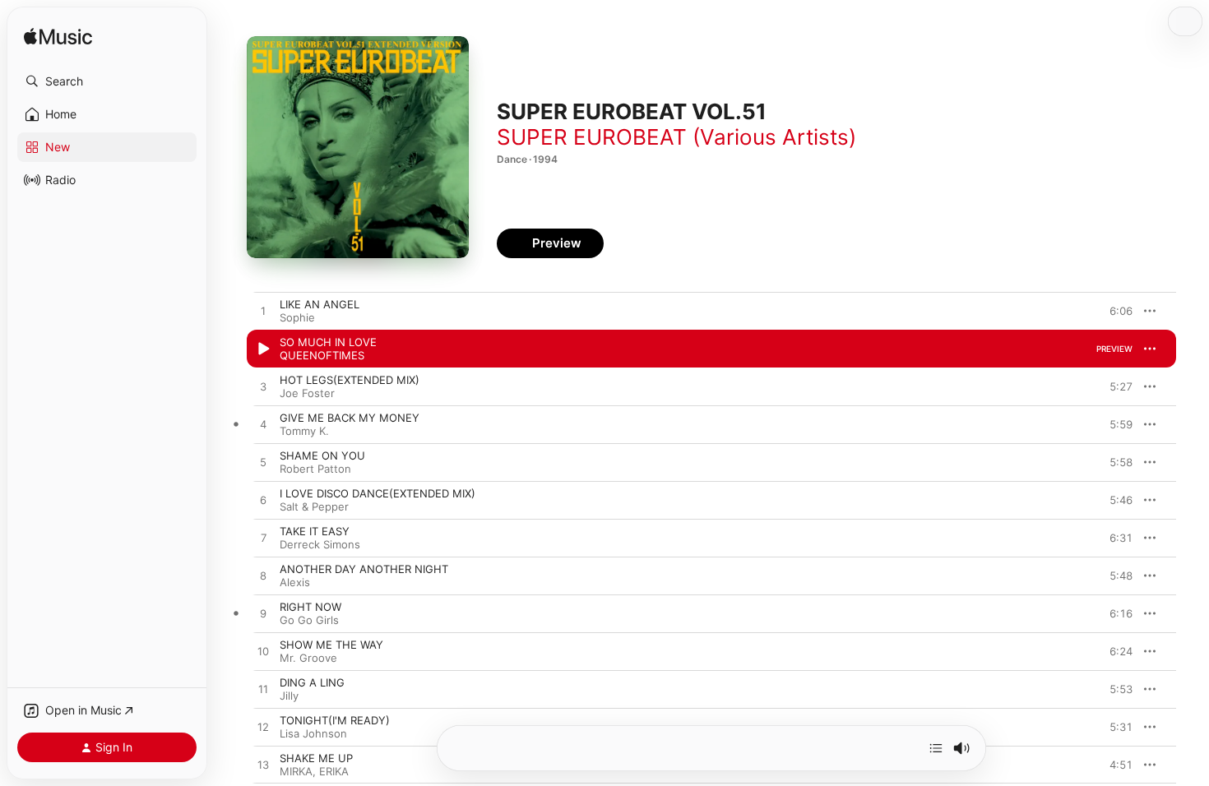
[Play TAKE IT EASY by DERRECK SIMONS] (263, 538)
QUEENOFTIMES (322, 355)
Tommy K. (304, 430)
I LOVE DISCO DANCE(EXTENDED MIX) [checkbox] (377, 493)
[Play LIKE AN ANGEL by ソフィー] (263, 311)
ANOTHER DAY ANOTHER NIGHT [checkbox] (364, 569)
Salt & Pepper (314, 506)
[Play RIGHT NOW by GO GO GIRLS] (263, 614)
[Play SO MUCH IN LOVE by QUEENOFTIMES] (263, 349)
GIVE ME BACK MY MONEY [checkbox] (349, 417)
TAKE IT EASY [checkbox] (315, 531)
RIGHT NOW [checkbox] (310, 606)
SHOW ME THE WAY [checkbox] (331, 644)
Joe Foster (307, 393)
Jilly (289, 695)
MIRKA (296, 771)
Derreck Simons (320, 544)
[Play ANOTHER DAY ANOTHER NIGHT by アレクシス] (263, 576)
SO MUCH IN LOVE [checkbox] (328, 342)
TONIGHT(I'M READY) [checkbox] (335, 720)
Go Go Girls (309, 619)
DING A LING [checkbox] (312, 682)
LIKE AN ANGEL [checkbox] (319, 304)
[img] (58, 37)
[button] (107, 81)
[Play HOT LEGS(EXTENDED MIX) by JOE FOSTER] (263, 387)
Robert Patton (315, 468)
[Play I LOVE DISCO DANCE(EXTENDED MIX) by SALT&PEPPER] (263, 500)
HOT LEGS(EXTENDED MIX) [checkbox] (349, 379)
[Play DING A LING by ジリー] (263, 689)
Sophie (297, 317)
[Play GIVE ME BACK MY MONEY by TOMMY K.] (263, 425)
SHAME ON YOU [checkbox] (322, 455)
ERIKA (334, 771)
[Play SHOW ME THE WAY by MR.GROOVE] (263, 652)
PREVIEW (1114, 311)
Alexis (295, 582)
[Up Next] (936, 748)
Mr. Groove (308, 657)
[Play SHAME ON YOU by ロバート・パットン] (263, 462)
